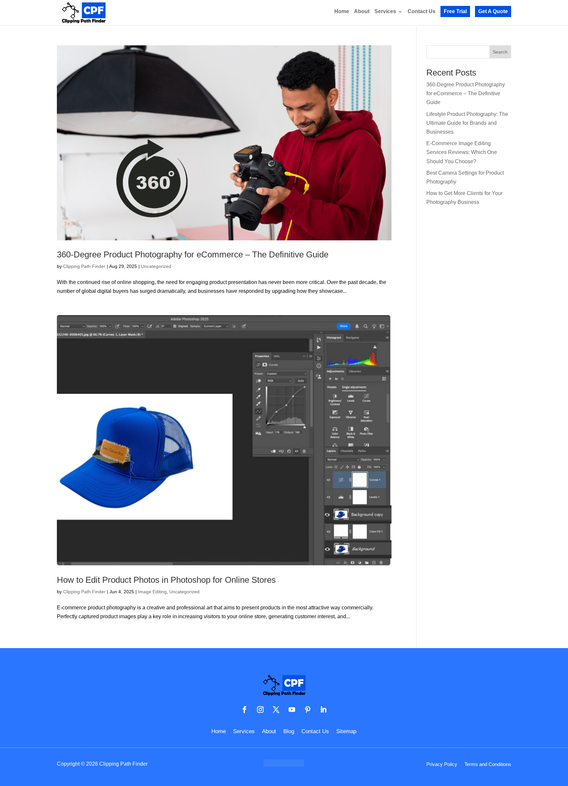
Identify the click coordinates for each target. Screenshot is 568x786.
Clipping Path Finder (84, 266)
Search (500, 52)
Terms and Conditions (487, 764)
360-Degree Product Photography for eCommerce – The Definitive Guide (192, 254)
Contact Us (422, 11)
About (361, 11)
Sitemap (346, 731)
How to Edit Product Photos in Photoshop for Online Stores (166, 580)
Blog (288, 731)
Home (341, 11)
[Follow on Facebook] (244, 709)
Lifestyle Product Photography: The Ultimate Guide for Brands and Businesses (467, 123)
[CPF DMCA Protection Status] (284, 765)
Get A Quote (493, 11)
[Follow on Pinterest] (307, 709)
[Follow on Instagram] (260, 709)
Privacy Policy (441, 764)
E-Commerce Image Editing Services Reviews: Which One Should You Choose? (461, 152)
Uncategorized (156, 266)
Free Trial (455, 11)
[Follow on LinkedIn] (323, 709)
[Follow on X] (276, 709)
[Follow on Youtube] (291, 709)
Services (385, 11)
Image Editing (152, 591)
